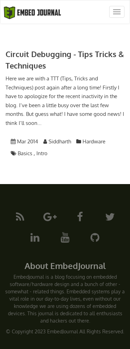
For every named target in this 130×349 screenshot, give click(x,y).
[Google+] (50, 216)
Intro (41, 153)
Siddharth (60, 141)
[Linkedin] (35, 237)
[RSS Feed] (20, 216)
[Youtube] (65, 237)
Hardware (94, 141)
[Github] (94, 237)
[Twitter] (110, 216)
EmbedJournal (62, 331)
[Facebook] (80, 216)
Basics (25, 153)
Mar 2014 (27, 141)
